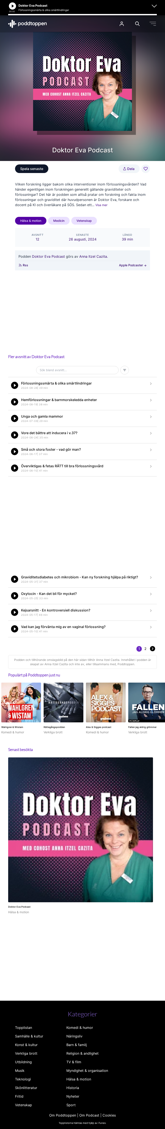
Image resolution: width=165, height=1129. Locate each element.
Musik (19, 1070)
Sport (71, 1105)
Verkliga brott (26, 1053)
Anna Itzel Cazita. (93, 256)
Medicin (58, 220)
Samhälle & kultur (29, 1036)
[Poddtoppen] (27, 24)
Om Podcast (89, 1115)
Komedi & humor (79, 1027)
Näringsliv (74, 1036)
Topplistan (23, 1027)
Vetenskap (84, 220)
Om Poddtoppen (62, 1115)
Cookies (109, 1115)
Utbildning (23, 1062)
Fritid (19, 1096)
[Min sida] (122, 24)
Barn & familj (76, 1045)
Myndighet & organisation (87, 1070)
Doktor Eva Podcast (48, 256)
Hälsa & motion (30, 220)
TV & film (73, 1062)
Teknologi (23, 1079)
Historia (72, 1088)
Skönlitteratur (26, 1088)
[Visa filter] (124, 370)
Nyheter (72, 1096)
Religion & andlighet (82, 1053)
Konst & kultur (26, 1045)
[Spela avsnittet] (14, 385)
